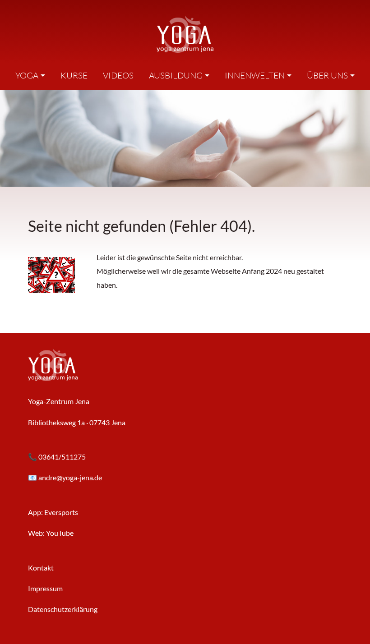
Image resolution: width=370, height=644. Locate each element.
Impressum (45, 588)
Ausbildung (176, 75)
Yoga (26, 75)
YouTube (60, 533)
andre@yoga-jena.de (70, 477)
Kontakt (41, 567)
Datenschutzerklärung (62, 609)
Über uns (327, 75)
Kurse (74, 75)
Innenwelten (255, 75)
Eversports (61, 512)
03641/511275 (62, 456)
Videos (118, 75)
